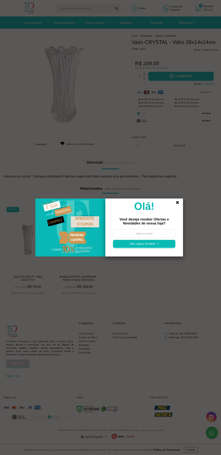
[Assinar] (144, 244)
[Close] (179, 203)
